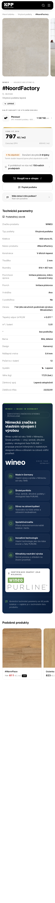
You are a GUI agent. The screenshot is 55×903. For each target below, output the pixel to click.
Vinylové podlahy (25, 14)
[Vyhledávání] (43, 5)
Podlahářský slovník (15, 216)
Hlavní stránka (8, 14)
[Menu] (49, 5)
